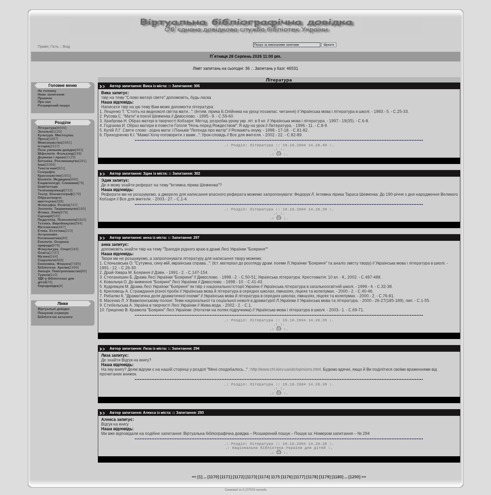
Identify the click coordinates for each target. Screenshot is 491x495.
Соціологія (46, 260)
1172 (238, 477)
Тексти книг (47, 168)
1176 (286, 477)
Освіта (43, 253)
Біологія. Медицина (54, 179)
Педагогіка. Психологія (57, 219)
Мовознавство (50, 142)
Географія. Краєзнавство (49, 173)
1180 (337, 477)
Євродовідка (48, 286)
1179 (324, 477)
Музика (44, 256)
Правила (45, 98)
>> (363, 477)
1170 (213, 477)
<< (194, 477)
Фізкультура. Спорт (54, 249)
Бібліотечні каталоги (55, 317)
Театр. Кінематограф (55, 194)
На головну (47, 91)
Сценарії (45, 216)
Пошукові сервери (53, 313)
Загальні (45, 131)
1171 (225, 477)
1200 (354, 477)
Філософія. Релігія (53, 205)
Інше (41, 164)
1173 (251, 477)
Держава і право (51, 157)
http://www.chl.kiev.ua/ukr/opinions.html (286, 369)
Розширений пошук (54, 105)
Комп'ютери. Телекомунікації (51, 188)
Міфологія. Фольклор (55, 153)
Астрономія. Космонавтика (49, 236)
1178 (312, 477)
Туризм (44, 275)
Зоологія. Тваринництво (58, 208)
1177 (299, 477)
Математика (48, 227)
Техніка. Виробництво (56, 223)
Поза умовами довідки (56, 150)
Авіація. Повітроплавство (59, 271)
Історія (43, 146)
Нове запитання (51, 94)
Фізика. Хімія (49, 212)
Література (47, 128)
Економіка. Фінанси (54, 264)
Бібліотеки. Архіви (53, 267)
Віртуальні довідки (53, 309)
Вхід (66, 46)
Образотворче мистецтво (50, 199)
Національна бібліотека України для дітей (279, 448)
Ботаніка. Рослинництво (58, 161)
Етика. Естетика (51, 230)
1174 (264, 477)
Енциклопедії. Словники (58, 183)
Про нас (44, 102)
